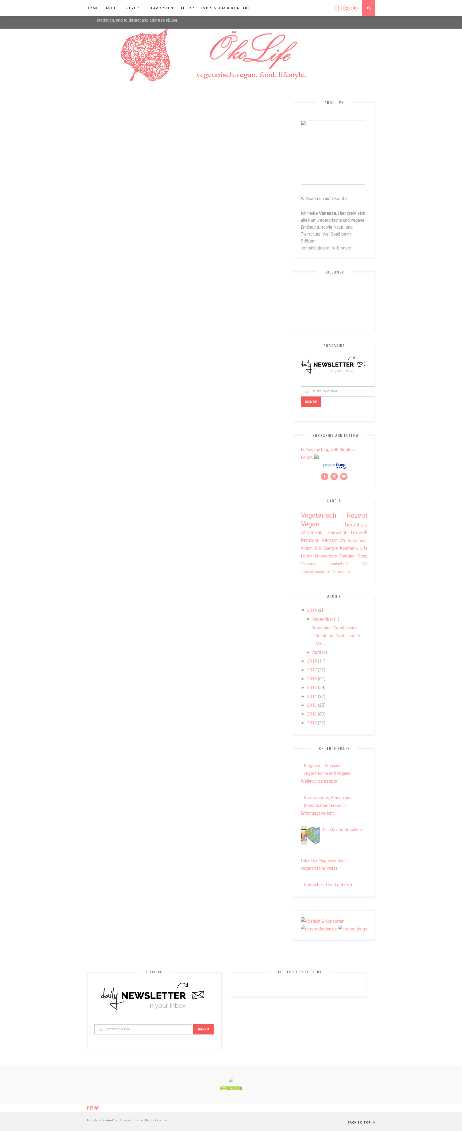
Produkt (309, 540)
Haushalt (343, 572)
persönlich (333, 540)
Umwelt (359, 532)
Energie (331, 548)
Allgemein (312, 532)
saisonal (337, 532)
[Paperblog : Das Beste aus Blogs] (334, 468)
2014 (312, 696)
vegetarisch (318, 515)
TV (333, 572)
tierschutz (356, 525)
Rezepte (135, 8)
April (316, 652)
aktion (307, 548)
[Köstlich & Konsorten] (322, 921)
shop (363, 556)
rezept (357, 515)
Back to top (360, 1122)
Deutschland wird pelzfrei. (328, 884)
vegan (310, 524)
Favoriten (162, 8)
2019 (312, 610)
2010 (312, 722)
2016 (312, 678)
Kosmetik (349, 548)
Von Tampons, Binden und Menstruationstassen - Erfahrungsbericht (326, 805)
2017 (312, 669)
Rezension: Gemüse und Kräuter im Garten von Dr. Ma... (336, 635)
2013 (312, 705)
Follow (307, 457)
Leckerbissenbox (315, 572)
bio (318, 548)
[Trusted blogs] (352, 929)
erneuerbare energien (335, 556)
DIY (365, 564)
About (113, 8)
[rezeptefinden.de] (319, 929)
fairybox (308, 564)
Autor (187, 8)
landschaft (338, 564)
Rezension (358, 540)
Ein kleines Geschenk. (343, 829)
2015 (312, 687)
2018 (312, 661)
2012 (312, 714)
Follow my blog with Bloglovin (329, 449)
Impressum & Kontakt (225, 8)
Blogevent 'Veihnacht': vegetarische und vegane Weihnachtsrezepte (326, 773)
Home (93, 8)
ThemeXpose (129, 1120)
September (322, 619)
